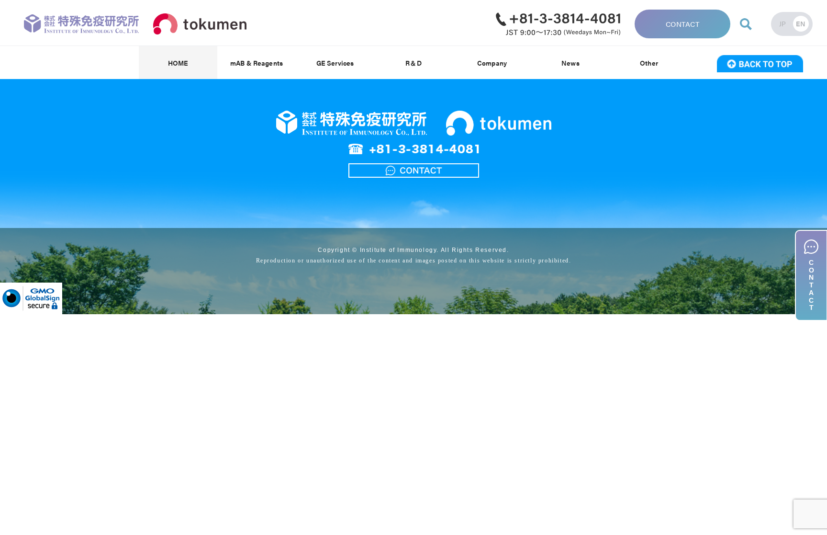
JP (782, 23)
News (570, 63)
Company (492, 63)
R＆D (413, 63)
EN (801, 23)
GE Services (335, 63)
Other (649, 63)
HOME (178, 63)
